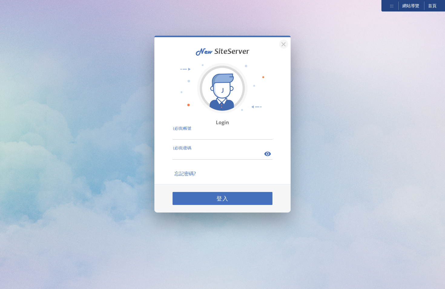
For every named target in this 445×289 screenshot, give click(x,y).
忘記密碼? (185, 173)
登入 (222, 198)
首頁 (432, 5)
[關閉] (282, 43)
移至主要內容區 (20, 6)
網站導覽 (410, 5)
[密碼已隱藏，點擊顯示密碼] (267, 154)
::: (392, 5)
